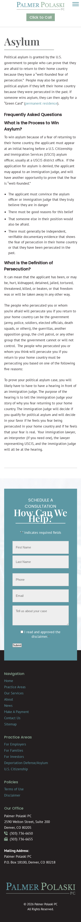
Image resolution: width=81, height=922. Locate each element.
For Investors (14, 756)
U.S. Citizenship (16, 769)
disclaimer (39, 636)
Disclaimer (12, 795)
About (8, 699)
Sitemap (10, 724)
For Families (13, 750)
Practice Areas (15, 687)
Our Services (13, 693)
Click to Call (40, 17)
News (8, 705)
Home (8, 680)
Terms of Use (14, 789)
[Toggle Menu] (75, 4)
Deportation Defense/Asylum (26, 763)
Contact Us (12, 718)
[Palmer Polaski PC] (40, 9)
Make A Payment (16, 711)
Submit (17, 645)
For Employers (15, 744)
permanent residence (41, 103)
